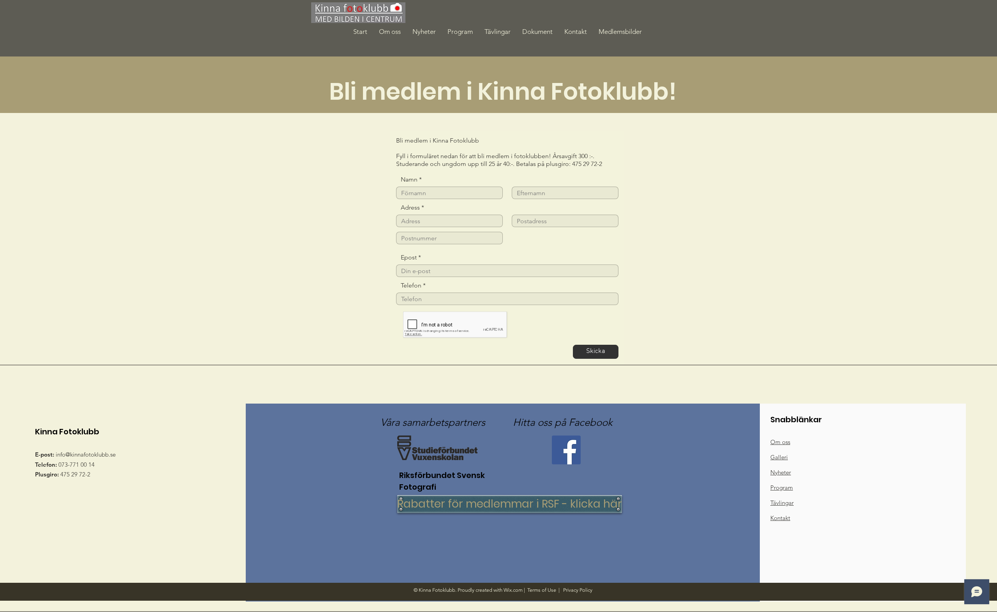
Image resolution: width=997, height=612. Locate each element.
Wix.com (513, 590)
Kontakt (780, 518)
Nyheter (780, 472)
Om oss (780, 442)
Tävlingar (782, 502)
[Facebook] (566, 450)
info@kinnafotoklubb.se (86, 454)
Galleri (779, 457)
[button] (537, 32)
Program (781, 487)
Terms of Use (541, 590)
